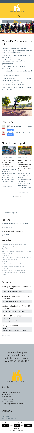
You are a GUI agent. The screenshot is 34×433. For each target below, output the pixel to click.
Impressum (5, 416)
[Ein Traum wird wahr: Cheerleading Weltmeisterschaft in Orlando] (26, 150)
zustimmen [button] (5, 425)
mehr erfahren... (7, 192)
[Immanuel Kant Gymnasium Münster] (17, 8)
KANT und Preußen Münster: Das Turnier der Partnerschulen (16, 252)
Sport (11, 157)
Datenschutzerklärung (9, 418)
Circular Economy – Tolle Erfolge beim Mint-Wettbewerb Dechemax (16, 258)
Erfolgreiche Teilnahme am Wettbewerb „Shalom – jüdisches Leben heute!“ (15, 265)
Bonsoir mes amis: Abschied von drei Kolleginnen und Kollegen (14, 246)
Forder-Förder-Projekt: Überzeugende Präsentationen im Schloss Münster (14, 271)
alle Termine (6, 335)
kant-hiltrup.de (9, 227)
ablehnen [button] (17, 425)
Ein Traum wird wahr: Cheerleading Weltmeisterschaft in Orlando (26, 163)
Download (10, 130)
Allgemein (5, 157)
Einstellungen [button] (28, 425)
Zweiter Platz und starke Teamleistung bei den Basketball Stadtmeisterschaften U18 (10, 165)
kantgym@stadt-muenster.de (13, 231)
